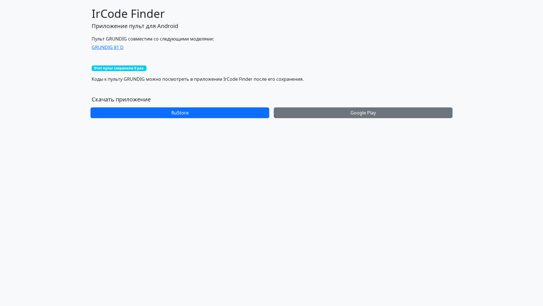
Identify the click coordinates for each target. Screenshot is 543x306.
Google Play (363, 113)
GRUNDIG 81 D (108, 47)
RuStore (180, 113)
